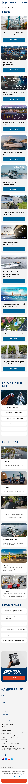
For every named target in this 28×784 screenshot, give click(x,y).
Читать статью (14, 39)
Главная (3, 7)
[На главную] (8, 2)
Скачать (14, 677)
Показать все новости (13, 645)
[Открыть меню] (25, 2)
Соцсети (5, 755)
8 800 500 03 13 (8, 724)
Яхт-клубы (4, 711)
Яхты (2, 695)
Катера (3, 699)
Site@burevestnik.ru (9, 727)
